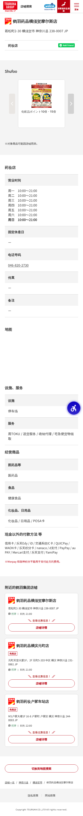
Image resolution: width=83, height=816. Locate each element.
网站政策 (50, 795)
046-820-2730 (18, 265)
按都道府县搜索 (64, 9)
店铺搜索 (26, 6)
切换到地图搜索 (41, 768)
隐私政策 (33, 795)
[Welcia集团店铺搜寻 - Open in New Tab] (50, 5)
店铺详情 (41, 627)
